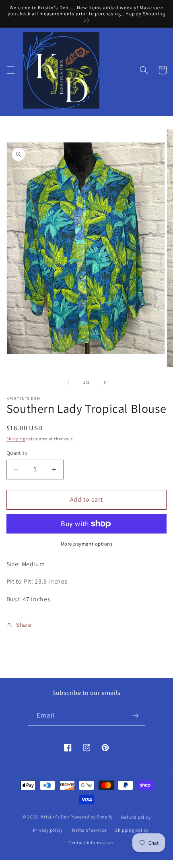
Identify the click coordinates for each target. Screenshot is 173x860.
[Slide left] (68, 382)
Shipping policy (131, 830)
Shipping (15, 439)
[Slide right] (104, 382)
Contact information (90, 842)
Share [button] (23, 624)
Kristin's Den (55, 817)
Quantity (16, 452)
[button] (10, 70)
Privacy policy (48, 830)
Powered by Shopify (91, 817)
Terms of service (89, 830)
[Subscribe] (135, 716)
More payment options (87, 543)
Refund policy (136, 817)
